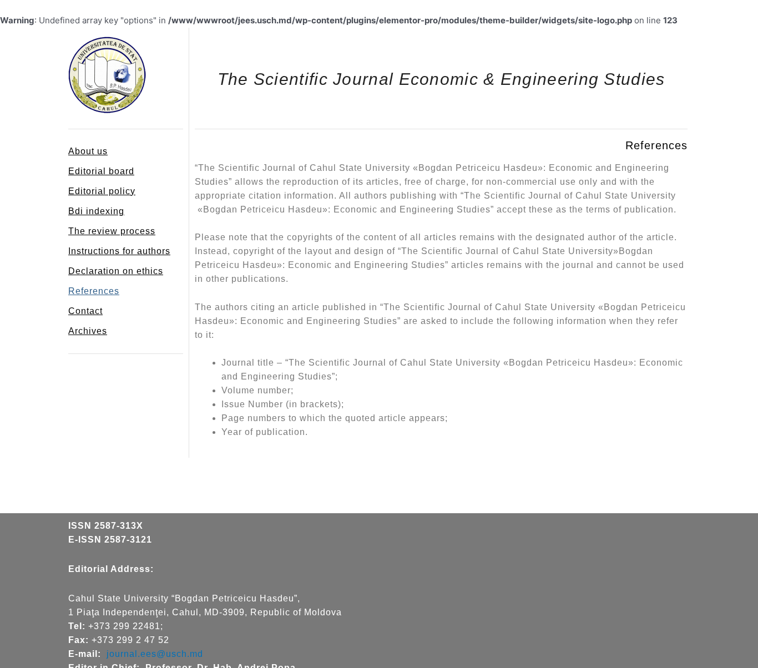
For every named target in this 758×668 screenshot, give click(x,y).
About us (88, 151)
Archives (87, 331)
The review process (111, 231)
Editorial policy (101, 191)
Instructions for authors (119, 251)
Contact (85, 311)
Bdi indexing (96, 211)
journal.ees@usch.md (155, 654)
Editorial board (101, 171)
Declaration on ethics (115, 271)
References (93, 291)
